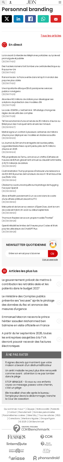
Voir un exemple (50, 260)
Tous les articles (51, 35)
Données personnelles (44, 412)
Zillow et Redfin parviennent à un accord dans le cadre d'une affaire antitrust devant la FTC (29, 197)
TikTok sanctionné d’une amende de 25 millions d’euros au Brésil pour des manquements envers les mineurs (31, 122)
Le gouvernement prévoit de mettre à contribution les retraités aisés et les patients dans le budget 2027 (26, 284)
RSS (58, 415)
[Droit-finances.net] (46, 444)
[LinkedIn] (18, 19)
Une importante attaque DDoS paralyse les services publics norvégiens (27, 89)
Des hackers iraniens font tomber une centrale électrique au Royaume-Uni (31, 67)
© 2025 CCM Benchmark (31, 422)
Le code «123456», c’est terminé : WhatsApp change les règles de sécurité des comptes (28, 111)
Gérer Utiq (32, 415)
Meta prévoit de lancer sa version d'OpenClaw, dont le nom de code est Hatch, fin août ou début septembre (31, 208)
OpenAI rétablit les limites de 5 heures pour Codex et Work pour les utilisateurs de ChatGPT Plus (29, 227)
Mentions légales (30, 418)
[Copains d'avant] (16, 451)
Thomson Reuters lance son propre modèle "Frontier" (27, 218)
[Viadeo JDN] (46, 451)
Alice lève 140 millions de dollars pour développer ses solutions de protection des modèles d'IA (27, 100)
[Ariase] (16, 458)
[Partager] (7, 19)
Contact (12, 412)
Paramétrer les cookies (14, 415)
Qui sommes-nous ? (14, 409)
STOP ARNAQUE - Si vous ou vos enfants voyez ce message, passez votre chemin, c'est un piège (29, 385)
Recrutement (25, 412)
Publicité (55, 409)
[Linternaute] (16, 444)
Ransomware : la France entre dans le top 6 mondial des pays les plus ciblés (30, 78)
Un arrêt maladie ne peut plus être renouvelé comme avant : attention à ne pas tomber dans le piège (31, 373)
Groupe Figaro (48, 418)
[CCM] (46, 437)
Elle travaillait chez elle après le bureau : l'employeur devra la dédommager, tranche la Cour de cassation (30, 396)
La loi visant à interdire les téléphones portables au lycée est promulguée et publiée (31, 56)
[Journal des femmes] (16, 437)
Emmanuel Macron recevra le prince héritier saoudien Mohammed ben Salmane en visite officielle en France (26, 321)
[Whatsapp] (43, 19)
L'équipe (30, 409)
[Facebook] (30, 19)
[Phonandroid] (46, 458)
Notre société (43, 409)
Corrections (14, 418)
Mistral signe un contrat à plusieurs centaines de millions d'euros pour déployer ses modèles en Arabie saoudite (30, 133)
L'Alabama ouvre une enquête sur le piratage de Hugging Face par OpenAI (30, 186)
